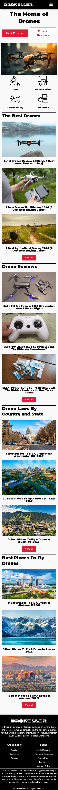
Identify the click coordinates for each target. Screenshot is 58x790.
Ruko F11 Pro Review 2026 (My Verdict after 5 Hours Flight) (29, 307)
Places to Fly (15, 107)
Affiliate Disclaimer (43, 750)
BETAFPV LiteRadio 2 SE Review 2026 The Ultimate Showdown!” (29, 348)
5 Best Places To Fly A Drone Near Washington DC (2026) (29, 454)
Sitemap (14, 758)
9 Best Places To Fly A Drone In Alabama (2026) (29, 604)
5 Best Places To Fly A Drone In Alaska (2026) (29, 650)
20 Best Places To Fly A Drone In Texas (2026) (29, 499)
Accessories (43, 89)
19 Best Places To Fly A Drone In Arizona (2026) (29, 697)
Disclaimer (43, 762)
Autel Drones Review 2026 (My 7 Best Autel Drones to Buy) (29, 162)
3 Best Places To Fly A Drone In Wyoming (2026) (29, 540)
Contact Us (14, 754)
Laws (15, 89)
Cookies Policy (43, 766)
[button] (51, 4)
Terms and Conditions (43, 754)
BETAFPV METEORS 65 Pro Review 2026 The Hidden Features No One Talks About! (29, 390)
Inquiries (43, 107)
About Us (14, 750)
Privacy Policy (43, 758)
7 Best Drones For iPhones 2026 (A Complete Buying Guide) (29, 208)
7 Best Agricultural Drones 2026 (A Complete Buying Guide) (29, 249)
